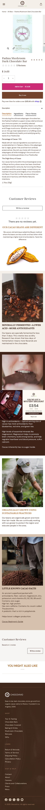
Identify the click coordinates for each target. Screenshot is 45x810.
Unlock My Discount (34, 413)
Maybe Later (34, 416)
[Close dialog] (1, 391)
